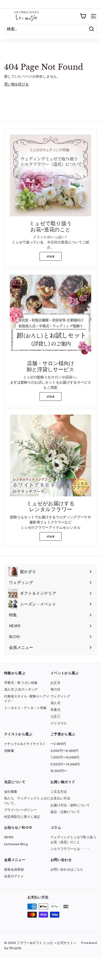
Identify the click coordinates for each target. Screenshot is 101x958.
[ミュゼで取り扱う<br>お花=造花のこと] (50, 175)
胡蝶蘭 (9, 750)
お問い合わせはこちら (66, 869)
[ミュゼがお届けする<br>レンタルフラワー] (50, 455)
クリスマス (58, 723)
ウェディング (60, 696)
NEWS (8, 837)
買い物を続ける (16, 84)
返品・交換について (65, 811)
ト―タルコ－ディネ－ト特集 (25, 708)
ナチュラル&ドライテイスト (25, 743)
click (50, 256)
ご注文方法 (58, 791)
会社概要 (10, 791)
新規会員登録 (14, 869)
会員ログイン (14, 876)
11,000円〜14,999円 (65, 764)
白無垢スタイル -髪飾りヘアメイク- (26, 699)
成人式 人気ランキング (21, 689)
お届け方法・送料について (70, 805)
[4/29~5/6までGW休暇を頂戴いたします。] (50, 4)
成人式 (55, 703)
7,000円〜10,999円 (64, 757)
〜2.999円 (58, 743)
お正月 (55, 682)
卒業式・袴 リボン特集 (21, 682)
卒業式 (55, 709)
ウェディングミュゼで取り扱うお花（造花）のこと (73, 839)
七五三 (55, 716)
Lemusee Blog (16, 844)
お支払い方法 (60, 798)
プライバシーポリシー (20, 809)
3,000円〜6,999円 (64, 750)
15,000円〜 (58, 771)
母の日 (55, 689)
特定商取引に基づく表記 (22, 816)
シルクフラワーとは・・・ (70, 848)
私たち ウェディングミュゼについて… (27, 801)
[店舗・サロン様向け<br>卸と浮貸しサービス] (50, 315)
